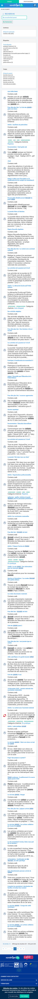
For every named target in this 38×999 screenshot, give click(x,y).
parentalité (15, 559)
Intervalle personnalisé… (9, 84)
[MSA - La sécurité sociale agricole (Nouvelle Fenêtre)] (18, 965)
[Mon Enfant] (13, 958)
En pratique (12, 563)
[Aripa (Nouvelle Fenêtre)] (7, 965)
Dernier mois (8, 80)
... (9, 948)
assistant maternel (9, 46)
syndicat (28, 492)
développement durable (21, 306)
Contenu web (8, 33)
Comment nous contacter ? (10, 976)
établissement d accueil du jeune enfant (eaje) (16, 53)
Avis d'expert (19, 308)
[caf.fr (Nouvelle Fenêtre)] (28, 957)
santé (14, 140)
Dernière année (8, 82)
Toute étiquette (7, 44)
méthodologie (8, 58)
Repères (11, 144)
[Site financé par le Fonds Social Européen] (19, 970)
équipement (21, 559)
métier (5, 50)
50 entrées (6, 944)
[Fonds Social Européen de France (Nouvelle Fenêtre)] (33, 965)
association (19, 492)
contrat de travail (20, 721)
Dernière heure (8, 75)
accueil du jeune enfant (10, 48)
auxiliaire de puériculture (25, 140)
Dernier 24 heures (9, 77)
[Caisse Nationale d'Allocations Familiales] (35, 5)
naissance (10, 559)
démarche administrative (28, 721)
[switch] (2, 5)
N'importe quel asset (8, 32)
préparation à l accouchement (13, 561)
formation (7, 55)
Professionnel (28, 1)
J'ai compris (24, 996)
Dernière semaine (8, 78)
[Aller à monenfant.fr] (16, 5)
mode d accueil (8, 57)
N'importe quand (7, 73)
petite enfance (8, 62)
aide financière (8, 51)
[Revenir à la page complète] (3, 14)
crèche (6, 60)
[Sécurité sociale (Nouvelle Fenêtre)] (25, 965)
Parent (9, 1)
